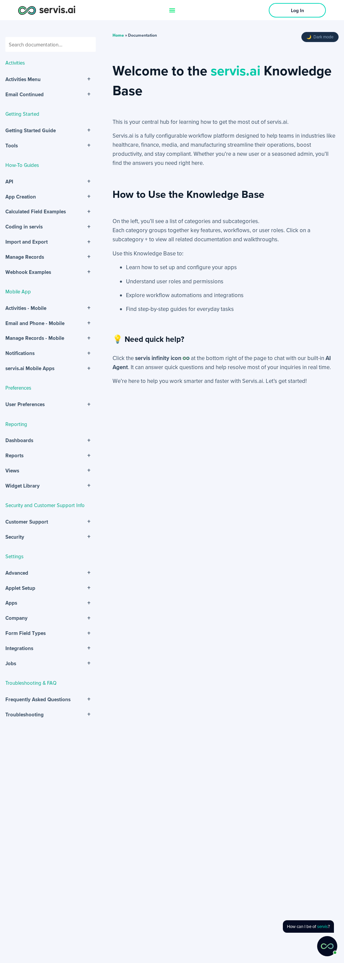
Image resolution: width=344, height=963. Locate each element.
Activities (15, 63)
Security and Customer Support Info (45, 505)
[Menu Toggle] (172, 10)
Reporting (16, 424)
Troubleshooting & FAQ (30, 683)
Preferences (18, 388)
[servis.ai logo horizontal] (46, 9)
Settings (14, 556)
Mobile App (18, 291)
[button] (327, 946)
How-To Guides (22, 165)
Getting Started (22, 114)
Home (118, 35)
